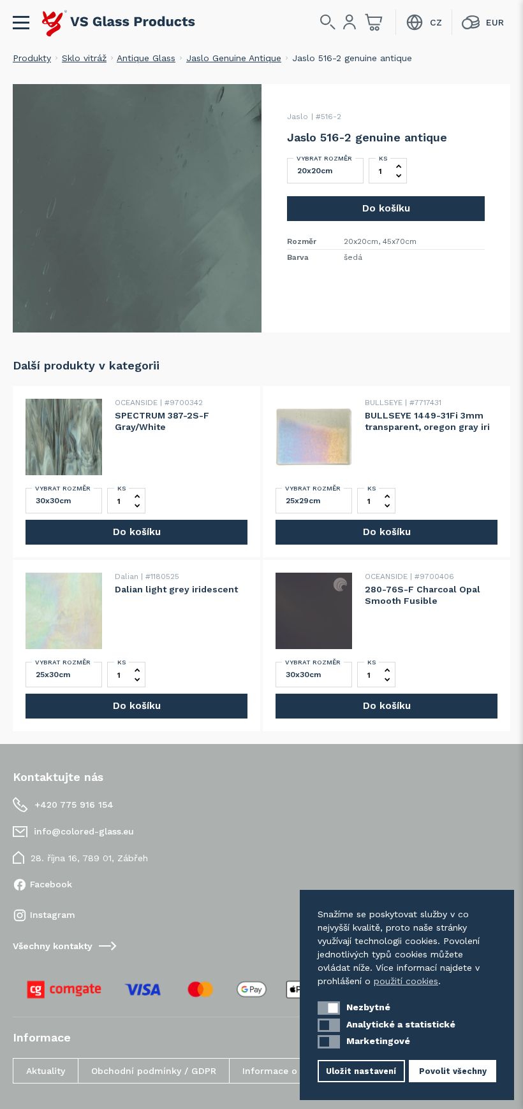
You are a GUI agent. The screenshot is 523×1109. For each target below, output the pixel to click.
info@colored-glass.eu (84, 831)
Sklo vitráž (84, 58)
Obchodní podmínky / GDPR (153, 1071)
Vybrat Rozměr (324, 158)
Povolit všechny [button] (453, 1071)
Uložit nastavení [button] (361, 1071)
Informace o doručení (291, 1071)
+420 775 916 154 (74, 804)
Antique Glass (146, 58)
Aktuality (45, 1071)
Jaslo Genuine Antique (233, 58)
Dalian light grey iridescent (176, 589)
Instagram (52, 915)
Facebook (51, 884)
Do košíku (386, 208)
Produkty (32, 58)
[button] (329, 1008)
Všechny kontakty (52, 946)
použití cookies (406, 981)
